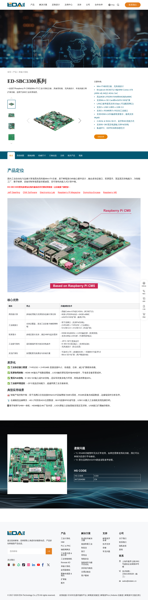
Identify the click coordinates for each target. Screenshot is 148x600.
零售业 (84, 555)
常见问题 (106, 551)
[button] (79, 120)
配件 (63, 583)
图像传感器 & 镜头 (66, 574)
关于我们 (122, 538)
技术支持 (106, 544)
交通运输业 (86, 572)
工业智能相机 (66, 559)
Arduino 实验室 (117, 595)
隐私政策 (122, 546)
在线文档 (101, 137)
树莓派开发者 (106, 539)
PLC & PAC (66, 546)
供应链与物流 (86, 568)
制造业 (84, 548)
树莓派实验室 (93, 595)
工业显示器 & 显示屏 (66, 554)
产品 (15, 72)
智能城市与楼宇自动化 (86, 563)
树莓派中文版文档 (132, 595)
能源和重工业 (86, 544)
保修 (104, 548)
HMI (62, 542)
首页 (9, 72)
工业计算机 (65, 538)
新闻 (121, 550)
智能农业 (85, 559)
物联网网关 (65, 550)
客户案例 (85, 575)
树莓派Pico (105, 595)
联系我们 (133, 5)
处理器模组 (65, 570)
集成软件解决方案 (86, 539)
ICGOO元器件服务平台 (77, 595)
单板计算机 (23, 72)
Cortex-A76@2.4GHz (74, 311)
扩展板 (63, 579)
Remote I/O (65, 563)
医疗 (83, 551)
